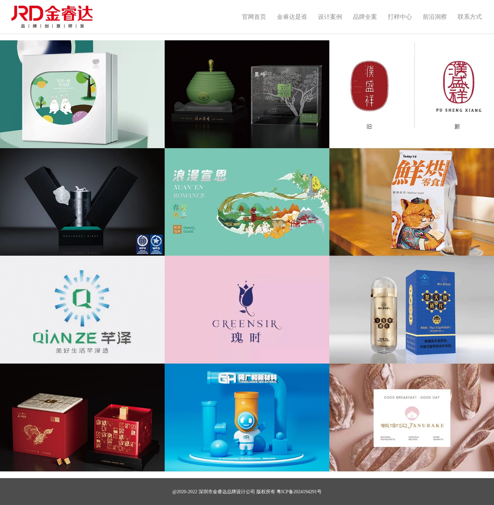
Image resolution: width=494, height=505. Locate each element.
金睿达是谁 (292, 16)
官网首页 (254, 16)
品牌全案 (365, 16)
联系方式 (470, 16)
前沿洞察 (435, 16)
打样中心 (400, 16)
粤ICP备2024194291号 (299, 491)
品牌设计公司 (241, 491)
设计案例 (330, 16)
